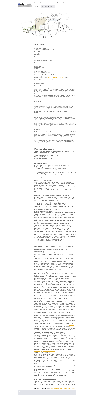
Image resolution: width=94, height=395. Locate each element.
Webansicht (73, 391)
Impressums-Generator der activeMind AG (55, 77)
